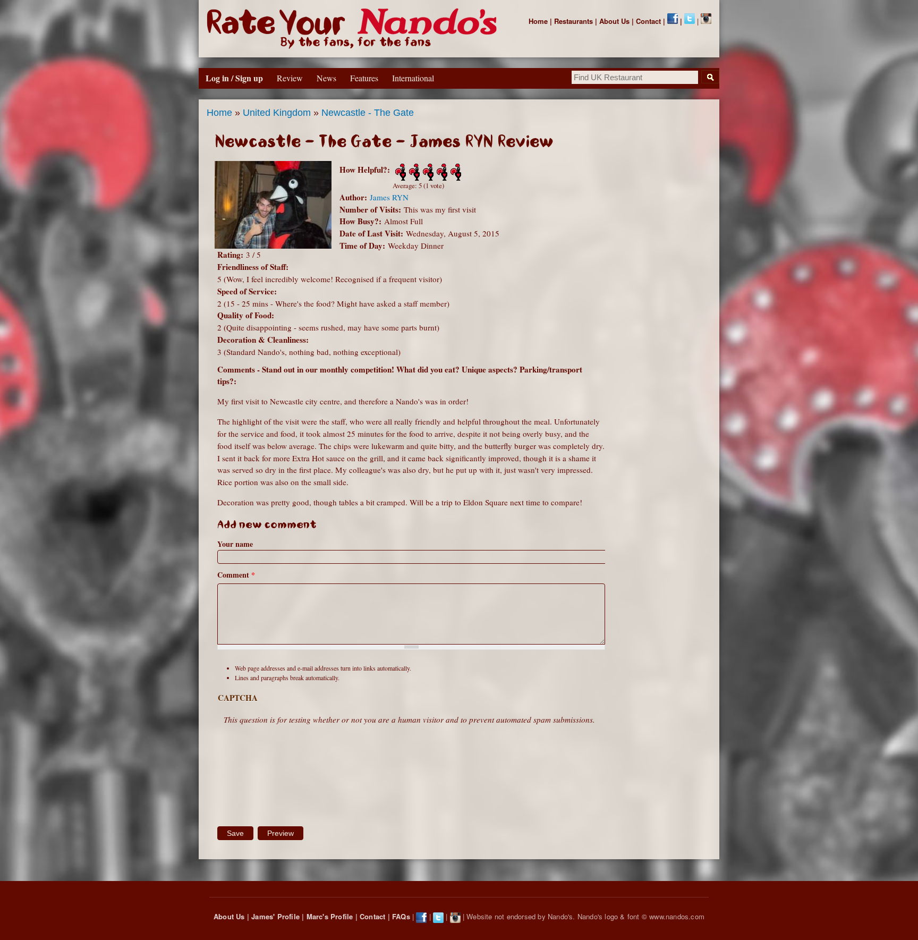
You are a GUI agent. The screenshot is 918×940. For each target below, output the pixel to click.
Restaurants (573, 21)
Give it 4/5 (441, 172)
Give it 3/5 (427, 172)
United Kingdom (277, 112)
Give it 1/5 (399, 172)
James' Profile (275, 916)
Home (538, 21)
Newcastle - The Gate (367, 112)
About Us (614, 21)
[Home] (354, 28)
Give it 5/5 (455, 172)
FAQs (401, 916)
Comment (236, 574)
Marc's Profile (330, 916)
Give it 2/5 (413, 172)
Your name (235, 543)
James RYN (389, 197)
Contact (648, 21)
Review (290, 77)
